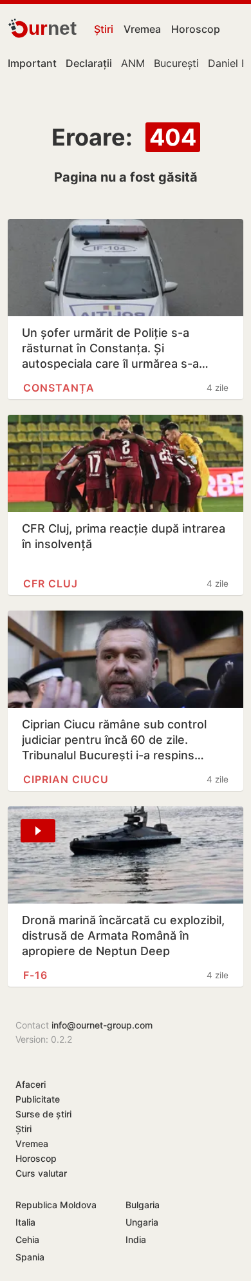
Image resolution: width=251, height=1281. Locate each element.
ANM (133, 63)
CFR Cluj (50, 583)
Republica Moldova (56, 1204)
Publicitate (37, 1099)
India (136, 1239)
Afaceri (30, 1084)
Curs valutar (41, 1173)
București (176, 63)
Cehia (27, 1239)
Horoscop (195, 29)
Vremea (142, 29)
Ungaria (142, 1222)
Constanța (59, 387)
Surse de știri (43, 1113)
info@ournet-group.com (102, 1025)
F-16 (35, 975)
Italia (25, 1222)
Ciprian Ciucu (66, 779)
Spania (29, 1256)
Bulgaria (143, 1204)
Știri (103, 29)
